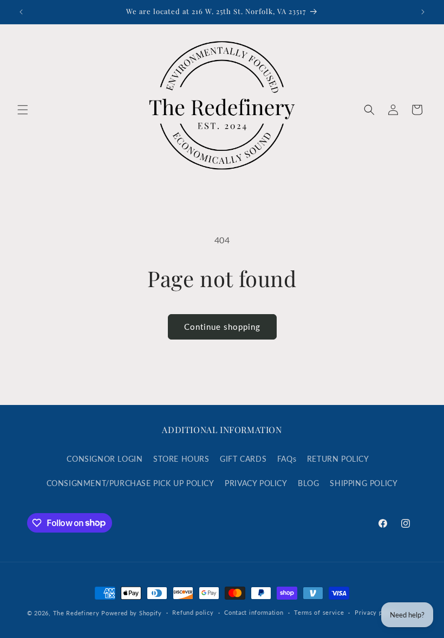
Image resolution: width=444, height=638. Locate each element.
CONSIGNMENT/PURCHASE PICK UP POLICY (130, 483)
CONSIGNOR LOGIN (104, 458)
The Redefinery (76, 612)
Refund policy (192, 612)
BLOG (308, 483)
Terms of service (319, 612)
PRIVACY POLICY (256, 483)
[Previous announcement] (21, 12)
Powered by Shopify (131, 612)
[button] (23, 110)
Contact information (253, 612)
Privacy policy (376, 612)
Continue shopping (222, 326)
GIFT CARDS (243, 458)
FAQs (286, 458)
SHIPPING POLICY (363, 483)
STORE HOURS (181, 458)
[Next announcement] (423, 12)
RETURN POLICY (338, 458)
